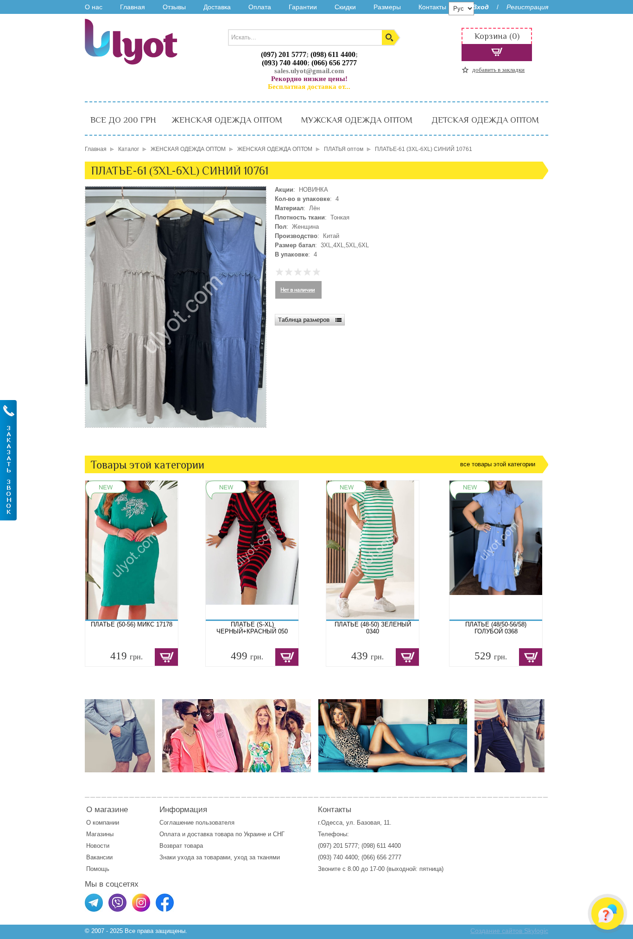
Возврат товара (182, 845)
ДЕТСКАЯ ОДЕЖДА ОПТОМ (485, 120)
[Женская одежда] (392, 736)
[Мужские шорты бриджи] (509, 736)
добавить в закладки (498, 69)
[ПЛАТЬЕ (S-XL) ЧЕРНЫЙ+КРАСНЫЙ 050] (252, 550)
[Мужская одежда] (120, 736)
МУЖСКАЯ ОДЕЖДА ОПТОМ (356, 120)
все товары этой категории (497, 464)
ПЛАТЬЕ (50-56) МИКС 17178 (131, 624)
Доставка (217, 7)
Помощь (97, 868)
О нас (93, 7)
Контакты (432, 7)
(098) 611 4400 (332, 54)
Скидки (345, 7)
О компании (102, 822)
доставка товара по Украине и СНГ (236, 834)
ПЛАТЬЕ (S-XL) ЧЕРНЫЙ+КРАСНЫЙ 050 (252, 628)
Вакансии (99, 857)
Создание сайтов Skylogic (509, 930)
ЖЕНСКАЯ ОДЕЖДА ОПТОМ (226, 120)
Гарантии (303, 7)
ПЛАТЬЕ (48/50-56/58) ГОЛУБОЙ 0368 (495, 628)
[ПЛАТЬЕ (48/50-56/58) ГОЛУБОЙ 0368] (495, 550)
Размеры (387, 7)
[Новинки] (236, 736)
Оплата (259, 7)
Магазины (100, 834)
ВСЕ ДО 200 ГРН (123, 120)
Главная (132, 7)
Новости (97, 845)
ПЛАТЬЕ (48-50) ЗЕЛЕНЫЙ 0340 (373, 628)
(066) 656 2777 (334, 63)
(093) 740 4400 (284, 63)
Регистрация (527, 7)
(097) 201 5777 (283, 54)
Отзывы (174, 7)
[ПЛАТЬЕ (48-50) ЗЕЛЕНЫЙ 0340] (372, 550)
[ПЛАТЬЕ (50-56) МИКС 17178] (131, 550)
